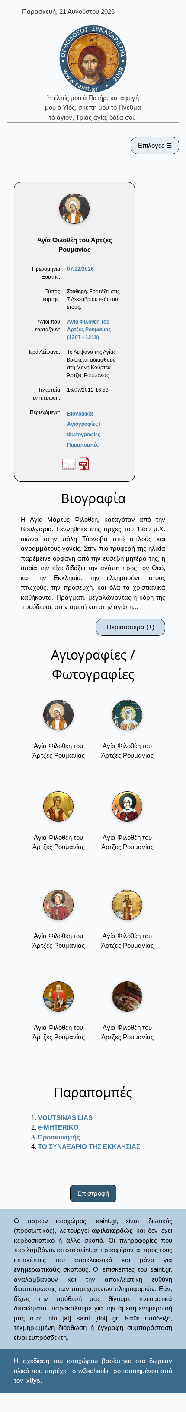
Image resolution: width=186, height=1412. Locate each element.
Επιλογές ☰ (155, 145)
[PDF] (84, 463)
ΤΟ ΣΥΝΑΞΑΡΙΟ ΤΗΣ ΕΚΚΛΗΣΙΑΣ (89, 1146)
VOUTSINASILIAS (65, 1117)
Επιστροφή (93, 1193)
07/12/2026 (80, 269)
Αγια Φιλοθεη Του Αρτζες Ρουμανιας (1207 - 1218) (89, 329)
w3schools (93, 1370)
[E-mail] (69, 463)
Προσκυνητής (59, 1137)
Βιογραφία (80, 414)
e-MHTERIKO (58, 1127)
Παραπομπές (83, 445)
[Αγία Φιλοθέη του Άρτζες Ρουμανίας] (58, 715)
